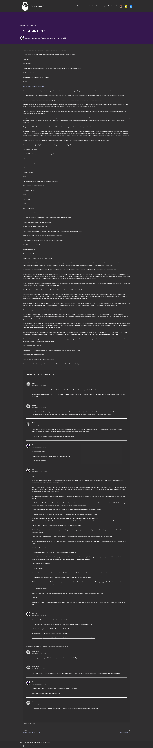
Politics (59, 38)
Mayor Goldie (35, 651)
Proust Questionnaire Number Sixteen (33, 86)
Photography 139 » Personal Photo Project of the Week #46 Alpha (50, 646)
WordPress (33, 746)
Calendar (91, 6)
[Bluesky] (131, 6)
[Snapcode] (126, 6)
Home (68, 6)
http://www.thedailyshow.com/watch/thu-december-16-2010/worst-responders (53, 629)
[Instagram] (121, 6)
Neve (21, 746)
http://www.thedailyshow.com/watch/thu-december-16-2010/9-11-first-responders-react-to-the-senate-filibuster (63, 638)
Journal (84, 6)
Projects (110, 6)
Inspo (104, 6)
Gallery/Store (76, 6)
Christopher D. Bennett (32, 38)
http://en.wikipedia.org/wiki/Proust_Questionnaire (46, 693)
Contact (98, 6)
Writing (65, 38)
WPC (116, 6)
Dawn (33, 423)
